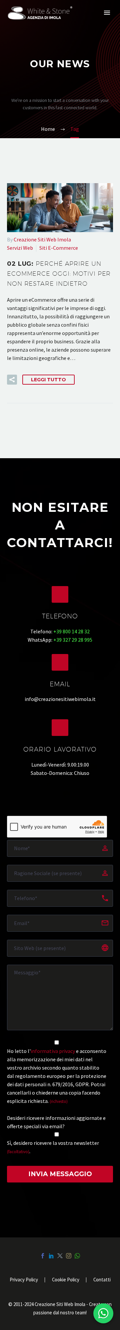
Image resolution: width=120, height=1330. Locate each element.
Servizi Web (20, 247)
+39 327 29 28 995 (72, 639)
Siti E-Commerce (58, 247)
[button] (12, 380)
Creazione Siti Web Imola (42, 239)
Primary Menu (107, 13)
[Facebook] (42, 1255)
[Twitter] (60, 1255)
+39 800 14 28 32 (71, 631)
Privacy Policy (24, 1279)
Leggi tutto (48, 380)
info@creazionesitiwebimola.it (60, 699)
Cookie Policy (65, 1279)
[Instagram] (68, 1255)
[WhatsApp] (77, 1255)
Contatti (102, 1279)
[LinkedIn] (51, 1255)
